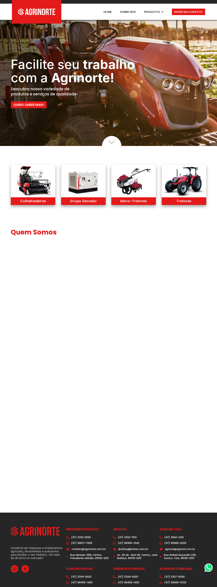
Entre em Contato (188, 12)
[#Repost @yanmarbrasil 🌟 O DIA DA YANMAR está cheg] (171, 397)
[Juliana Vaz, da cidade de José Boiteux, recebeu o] (93, 420)
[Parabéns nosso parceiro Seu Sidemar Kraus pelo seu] (132, 397)
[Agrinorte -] (36, 12)
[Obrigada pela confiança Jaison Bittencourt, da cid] (171, 420)
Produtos (152, 12)
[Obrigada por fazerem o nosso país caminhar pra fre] (93, 397)
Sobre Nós (128, 12)
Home (108, 12)
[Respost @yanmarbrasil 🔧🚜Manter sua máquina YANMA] (132, 420)
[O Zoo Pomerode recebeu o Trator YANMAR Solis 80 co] (53, 397)
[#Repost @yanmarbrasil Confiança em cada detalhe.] (53, 420)
